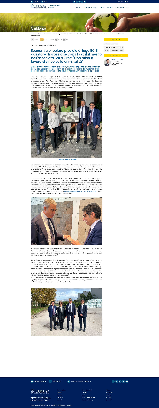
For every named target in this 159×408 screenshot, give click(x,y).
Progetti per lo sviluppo (90, 7)
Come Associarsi (87, 390)
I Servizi (60, 400)
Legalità (120, 47)
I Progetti (60, 397)
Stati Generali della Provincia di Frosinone (80, 191)
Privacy (108, 390)
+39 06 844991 (56, 381)
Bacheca (120, 2)
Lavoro (106, 50)
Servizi (102, 7)
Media (83, 395)
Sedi (45, 1)
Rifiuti (121, 50)
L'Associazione (62, 390)
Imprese (109, 7)
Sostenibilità (114, 50)
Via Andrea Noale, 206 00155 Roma (80, 381)
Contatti (36, 1)
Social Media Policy (87, 400)
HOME (32, 34)
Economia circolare (110, 47)
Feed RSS (109, 400)
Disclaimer (109, 392)
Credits (108, 395)
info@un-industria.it (40, 381)
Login (126, 2)
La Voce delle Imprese (111, 44)
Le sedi (59, 392)
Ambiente (38, 34)
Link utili (108, 397)
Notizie (78, 7)
